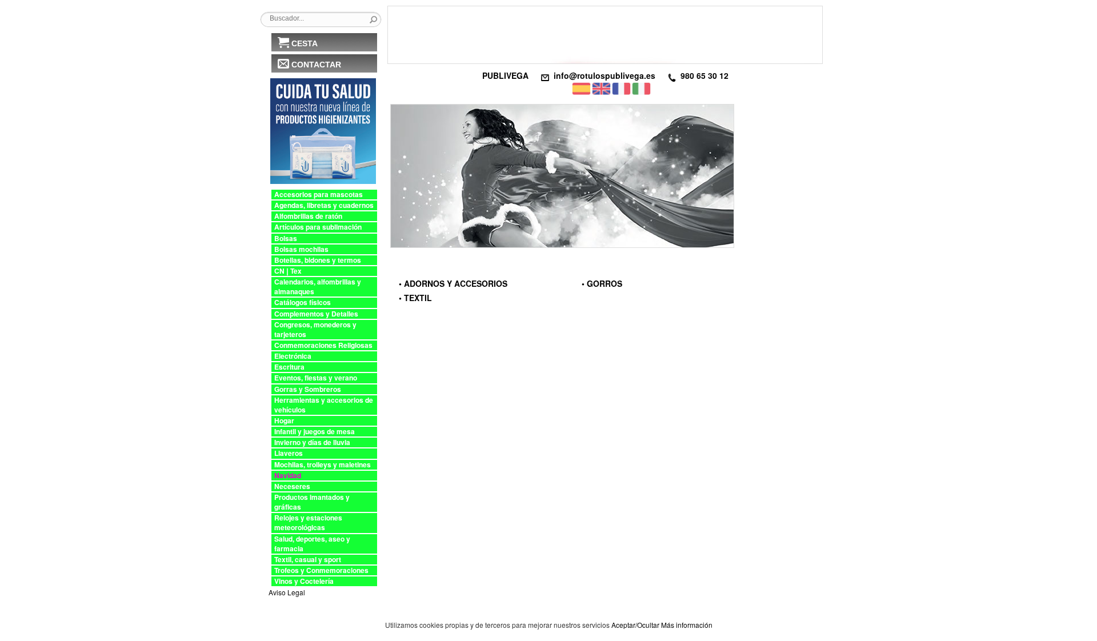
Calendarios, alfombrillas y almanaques (317, 287)
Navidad (287, 475)
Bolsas (285, 238)
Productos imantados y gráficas (312, 502)
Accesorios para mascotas (318, 194)
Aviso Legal (287, 592)
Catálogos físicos (302, 302)
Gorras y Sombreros (307, 389)
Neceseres (292, 486)
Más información (686, 625)
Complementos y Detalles (316, 314)
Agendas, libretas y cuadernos (324, 205)
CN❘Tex (288, 271)
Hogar (284, 421)
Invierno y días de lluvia (312, 442)
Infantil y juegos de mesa (314, 431)
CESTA (304, 43)
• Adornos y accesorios (453, 283)
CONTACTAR (316, 64)
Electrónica (292, 356)
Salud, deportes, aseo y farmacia (312, 544)
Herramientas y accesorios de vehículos (323, 405)
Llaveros (288, 453)
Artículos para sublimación (318, 227)
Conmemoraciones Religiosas (323, 345)
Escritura (289, 367)
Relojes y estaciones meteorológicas (308, 522)
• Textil (415, 297)
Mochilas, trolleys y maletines (322, 465)
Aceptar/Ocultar (635, 625)
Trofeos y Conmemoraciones (321, 570)
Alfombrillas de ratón (308, 216)
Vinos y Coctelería (304, 581)
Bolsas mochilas (301, 249)
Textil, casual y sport (307, 559)
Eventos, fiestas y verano (315, 378)
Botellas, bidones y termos (317, 260)
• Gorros (602, 283)
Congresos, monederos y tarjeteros (315, 329)
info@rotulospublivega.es (604, 75)
